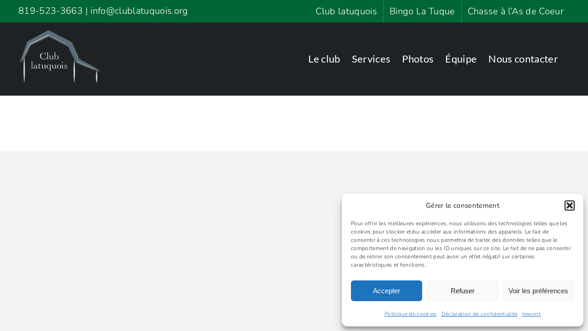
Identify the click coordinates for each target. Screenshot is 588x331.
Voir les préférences (538, 291)
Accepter (386, 291)
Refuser (463, 291)
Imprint (531, 314)
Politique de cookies (410, 314)
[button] (569, 205)
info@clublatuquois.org (139, 11)
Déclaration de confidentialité (479, 314)
